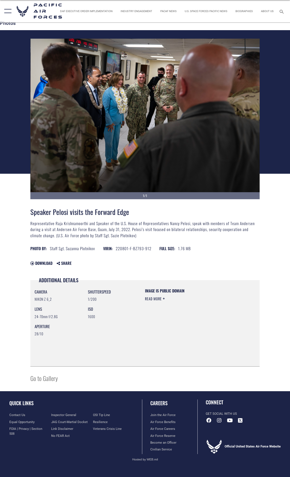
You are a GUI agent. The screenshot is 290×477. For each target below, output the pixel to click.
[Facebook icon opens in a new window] (209, 420)
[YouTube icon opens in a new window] (230, 420)
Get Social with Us (221, 414)
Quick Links (21, 403)
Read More (154, 298)
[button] (7, 11)
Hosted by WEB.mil (145, 459)
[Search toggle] (282, 11)
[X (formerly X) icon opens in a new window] (240, 420)
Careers (159, 403)
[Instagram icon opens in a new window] (219, 420)
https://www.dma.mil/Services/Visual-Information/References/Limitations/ (195, 332)
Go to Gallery (44, 378)
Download (43, 263)
